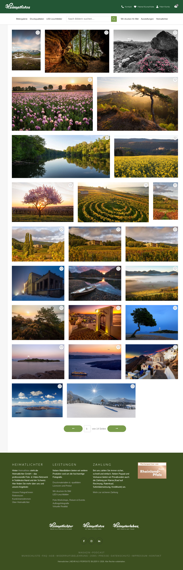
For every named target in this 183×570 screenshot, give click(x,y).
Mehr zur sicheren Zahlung (105, 492)
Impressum (140, 556)
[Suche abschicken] (114, 19)
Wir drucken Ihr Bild (62, 491)
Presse (104, 556)
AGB (52, 556)
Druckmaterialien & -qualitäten (67, 482)
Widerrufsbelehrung (72, 556)
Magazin (84, 552)
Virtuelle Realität (60, 506)
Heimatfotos (24, 470)
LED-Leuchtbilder (61, 494)
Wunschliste (31, 556)
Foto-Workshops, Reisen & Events (69, 500)
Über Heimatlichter (21, 502)
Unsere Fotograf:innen (22, 492)
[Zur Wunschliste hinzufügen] (38, 32)
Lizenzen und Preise (62, 485)
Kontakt (155, 556)
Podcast (98, 552)
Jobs (93, 556)
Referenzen (17, 495)
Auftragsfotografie (61, 503)
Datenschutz (120, 556)
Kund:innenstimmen (21, 499)
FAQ (44, 556)
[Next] (116, 428)
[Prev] (73, 428)
